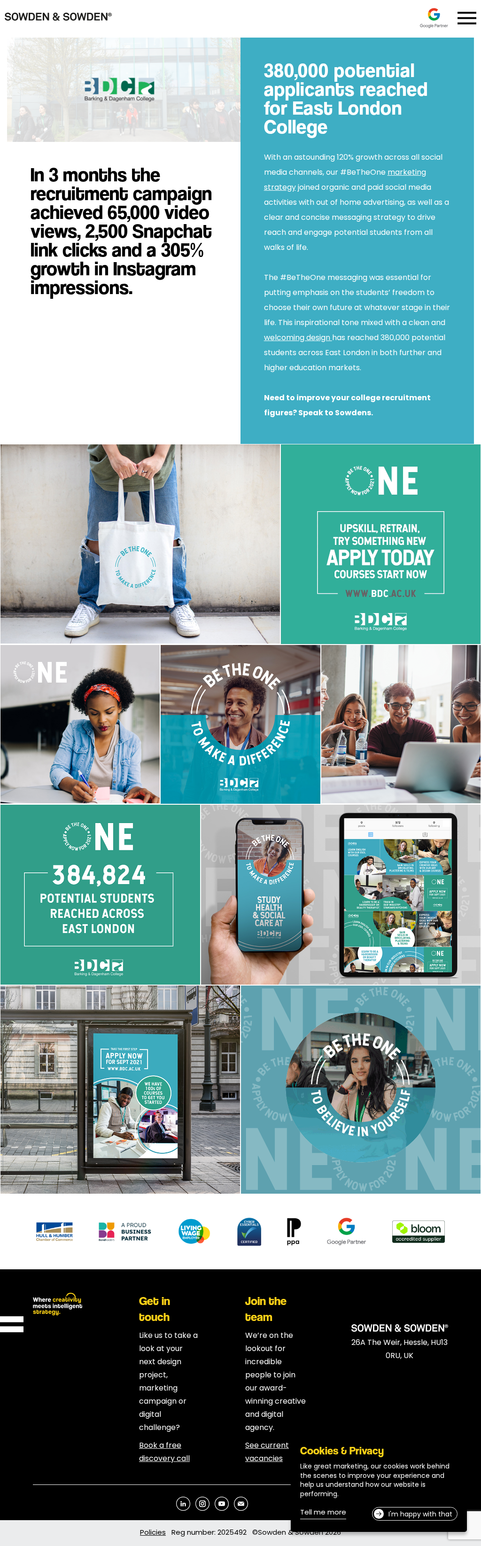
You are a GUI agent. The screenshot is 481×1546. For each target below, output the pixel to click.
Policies (153, 1533)
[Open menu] (467, 18)
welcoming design (298, 338)
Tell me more (323, 1513)
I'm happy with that (420, 1514)
